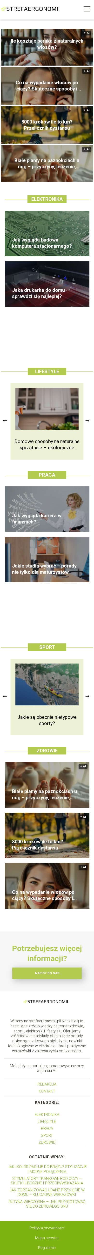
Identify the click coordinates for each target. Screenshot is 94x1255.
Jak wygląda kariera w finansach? (36, 519)
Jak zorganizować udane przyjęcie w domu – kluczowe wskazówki (47, 1192)
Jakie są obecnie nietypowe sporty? (47, 720)
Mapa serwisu (47, 1238)
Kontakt (47, 1091)
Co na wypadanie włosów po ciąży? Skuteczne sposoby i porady (47, 86)
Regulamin (47, 1247)
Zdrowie (47, 751)
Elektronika (47, 199)
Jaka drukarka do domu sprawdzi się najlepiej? (38, 293)
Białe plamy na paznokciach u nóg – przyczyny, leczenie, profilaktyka (46, 164)
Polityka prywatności (47, 1228)
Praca (47, 475)
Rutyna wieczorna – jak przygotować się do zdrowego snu (46, 1204)
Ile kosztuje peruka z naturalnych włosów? (47, 44)
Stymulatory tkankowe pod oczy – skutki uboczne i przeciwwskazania (47, 1180)
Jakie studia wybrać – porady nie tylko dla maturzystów (44, 569)
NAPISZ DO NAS (47, 973)
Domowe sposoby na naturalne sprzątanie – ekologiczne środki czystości (47, 445)
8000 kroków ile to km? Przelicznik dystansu (47, 125)
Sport (47, 647)
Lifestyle (47, 371)
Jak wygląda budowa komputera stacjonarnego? (42, 243)
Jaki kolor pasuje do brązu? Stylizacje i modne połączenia (47, 1169)
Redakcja (47, 1084)
